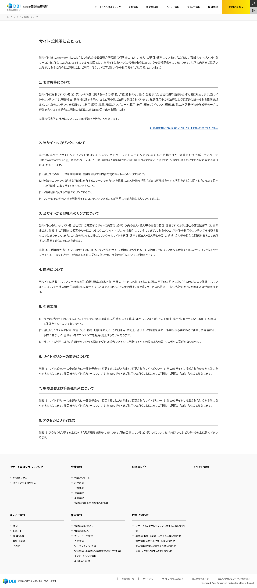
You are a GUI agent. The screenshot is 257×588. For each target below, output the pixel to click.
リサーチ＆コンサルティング (107, 7)
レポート (17, 530)
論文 (15, 525)
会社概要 (79, 488)
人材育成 (79, 541)
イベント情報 (172, 7)
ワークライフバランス (85, 546)
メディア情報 (193, 7)
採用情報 (213, 7)
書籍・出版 (18, 535)
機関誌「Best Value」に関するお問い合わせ (158, 535)
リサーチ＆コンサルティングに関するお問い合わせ (160, 528)
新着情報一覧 (128, 579)
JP (253, 3)
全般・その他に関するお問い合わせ (153, 551)
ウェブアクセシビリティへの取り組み (233, 579)
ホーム (9, 17)
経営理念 (79, 482)
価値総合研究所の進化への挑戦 (91, 503)
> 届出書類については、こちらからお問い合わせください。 (184, 128)
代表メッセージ (82, 477)
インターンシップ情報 (85, 556)
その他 (16, 546)
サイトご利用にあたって (172, 579)
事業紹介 (79, 498)
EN (253, 10)
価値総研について (83, 525)
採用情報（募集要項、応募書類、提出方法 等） (97, 551)
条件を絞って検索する (24, 482)
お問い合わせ (140, 515)
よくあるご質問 (82, 561)
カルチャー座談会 (83, 535)
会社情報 (133, 7)
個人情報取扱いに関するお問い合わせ (155, 546)
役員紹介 (79, 492)
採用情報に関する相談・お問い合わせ (155, 541)
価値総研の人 (81, 530)
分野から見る (20, 477)
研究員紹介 (152, 7)
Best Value (19, 541)
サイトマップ (148, 579)
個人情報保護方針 (200, 579)
